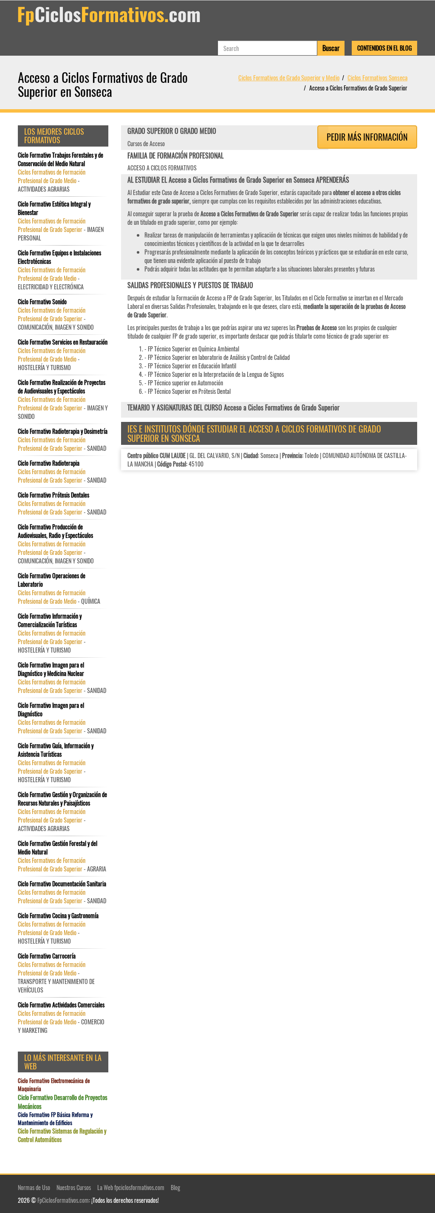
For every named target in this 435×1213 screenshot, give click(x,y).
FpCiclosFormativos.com (63, 1200)
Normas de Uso (34, 1187)
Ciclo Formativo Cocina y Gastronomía (58, 915)
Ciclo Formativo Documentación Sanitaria (62, 883)
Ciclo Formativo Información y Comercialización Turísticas (50, 620)
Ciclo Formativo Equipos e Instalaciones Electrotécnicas (59, 257)
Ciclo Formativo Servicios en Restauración (62, 342)
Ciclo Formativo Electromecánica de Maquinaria (54, 1084)
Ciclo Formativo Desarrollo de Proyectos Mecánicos (62, 1102)
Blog (175, 1187)
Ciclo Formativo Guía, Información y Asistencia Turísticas (55, 749)
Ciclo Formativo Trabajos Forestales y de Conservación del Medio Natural (60, 159)
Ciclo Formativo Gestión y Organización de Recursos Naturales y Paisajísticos (62, 798)
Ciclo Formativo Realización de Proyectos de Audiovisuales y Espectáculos (61, 386)
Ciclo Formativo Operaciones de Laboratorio (51, 579)
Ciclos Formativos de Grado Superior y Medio (288, 77)
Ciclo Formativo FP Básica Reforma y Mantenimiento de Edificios (55, 1118)
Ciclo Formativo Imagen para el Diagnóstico (51, 709)
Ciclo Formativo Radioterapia (48, 463)
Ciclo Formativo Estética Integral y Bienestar (54, 208)
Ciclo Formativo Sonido (42, 301)
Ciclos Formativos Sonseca (377, 77)
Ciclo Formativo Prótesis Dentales (53, 495)
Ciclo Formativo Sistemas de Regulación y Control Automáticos (62, 1135)
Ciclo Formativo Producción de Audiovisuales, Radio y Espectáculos (55, 531)
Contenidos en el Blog (384, 47)
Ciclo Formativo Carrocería (47, 956)
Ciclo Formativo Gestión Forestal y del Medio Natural (57, 847)
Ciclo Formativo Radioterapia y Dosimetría (62, 431)
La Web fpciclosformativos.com (130, 1187)
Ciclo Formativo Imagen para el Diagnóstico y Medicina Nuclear (51, 669)
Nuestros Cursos (73, 1187)
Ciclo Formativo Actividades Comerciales (61, 1005)
